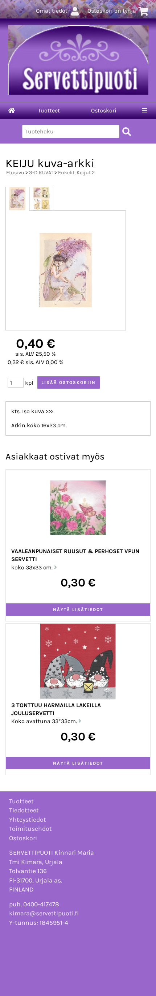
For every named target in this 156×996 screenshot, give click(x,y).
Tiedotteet (24, 810)
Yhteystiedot (27, 819)
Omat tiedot (51, 10)
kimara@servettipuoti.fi (44, 913)
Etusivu (15, 173)
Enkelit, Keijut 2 (76, 173)
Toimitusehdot (30, 828)
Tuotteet (49, 110)
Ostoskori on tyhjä (111, 10)
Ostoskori (103, 110)
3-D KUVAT (41, 173)
